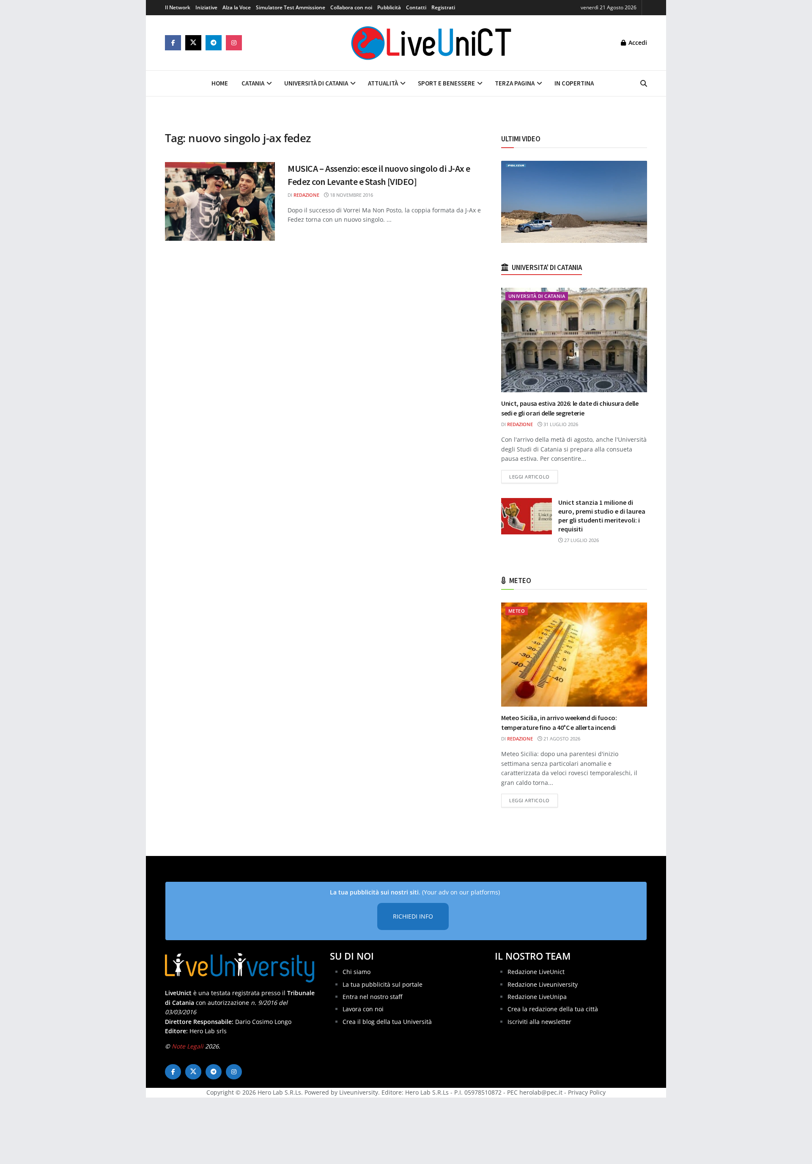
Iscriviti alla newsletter (539, 1022)
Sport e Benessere (446, 83)
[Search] (643, 83)
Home (219, 83)
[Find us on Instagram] (234, 42)
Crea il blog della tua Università (387, 1022)
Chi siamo (356, 972)
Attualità (383, 83)
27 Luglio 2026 (581, 540)
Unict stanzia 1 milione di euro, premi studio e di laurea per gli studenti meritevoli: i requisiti (601, 515)
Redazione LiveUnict (536, 972)
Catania (252, 83)
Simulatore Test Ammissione (290, 7)
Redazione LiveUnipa (537, 997)
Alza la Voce (236, 7)
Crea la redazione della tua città (553, 1009)
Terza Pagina (515, 83)
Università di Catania (316, 83)
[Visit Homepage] (431, 43)
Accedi (637, 43)
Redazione (306, 195)
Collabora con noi (351, 7)
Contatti (416, 7)
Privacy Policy (587, 1092)
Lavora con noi (363, 1009)
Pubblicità (389, 7)
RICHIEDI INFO (413, 916)
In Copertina (574, 83)
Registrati (443, 7)
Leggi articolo (533, 476)
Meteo (516, 611)
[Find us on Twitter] (193, 42)
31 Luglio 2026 (560, 424)
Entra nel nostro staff (372, 997)
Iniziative (206, 7)
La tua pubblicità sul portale (382, 984)
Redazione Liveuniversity (543, 984)
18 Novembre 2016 (351, 195)
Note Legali (187, 1046)
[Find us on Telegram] (214, 42)
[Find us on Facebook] (173, 42)
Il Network (177, 7)
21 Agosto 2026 (561, 738)
